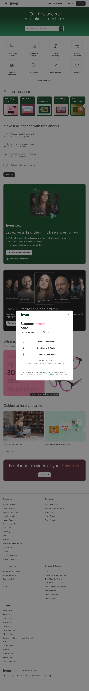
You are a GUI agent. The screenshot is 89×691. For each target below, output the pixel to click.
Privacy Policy (50, 374)
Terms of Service (47, 372)
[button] (68, 314)
